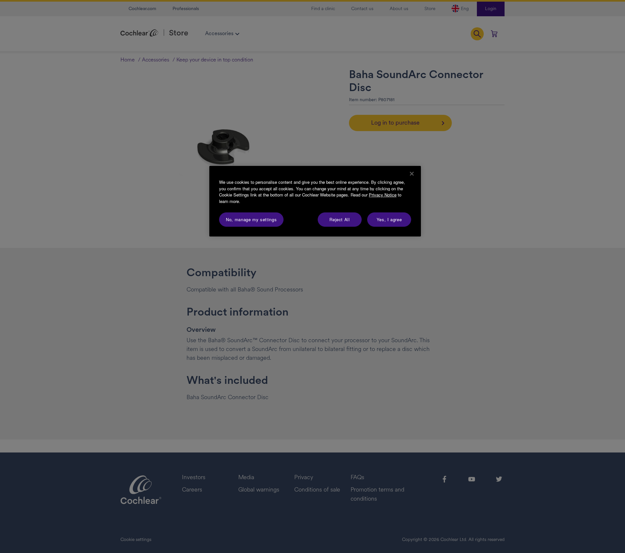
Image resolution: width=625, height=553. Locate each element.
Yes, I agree (389, 219)
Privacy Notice (382, 195)
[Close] (412, 174)
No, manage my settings (251, 219)
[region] (315, 201)
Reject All (339, 219)
